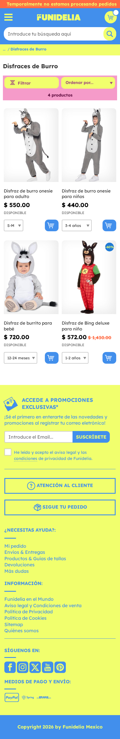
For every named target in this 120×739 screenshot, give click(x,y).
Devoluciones (19, 565)
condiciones (25, 458)
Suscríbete (91, 437)
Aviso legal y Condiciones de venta (43, 605)
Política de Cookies (25, 618)
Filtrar (24, 83)
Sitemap (13, 624)
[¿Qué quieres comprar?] (8, 17)
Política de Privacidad (28, 611)
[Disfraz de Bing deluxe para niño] (89, 277)
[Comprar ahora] (52, 225)
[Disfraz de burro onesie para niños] (89, 145)
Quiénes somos (21, 630)
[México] (10, 667)
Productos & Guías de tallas (35, 558)
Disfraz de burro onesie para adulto (28, 193)
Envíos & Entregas (24, 552)
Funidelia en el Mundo (29, 599)
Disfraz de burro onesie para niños (86, 193)
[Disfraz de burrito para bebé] (31, 277)
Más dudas (16, 571)
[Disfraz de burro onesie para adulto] (31, 145)
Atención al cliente (64, 485)
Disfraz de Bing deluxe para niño (86, 326)
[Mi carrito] (111, 17)
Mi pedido (15, 546)
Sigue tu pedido (64, 507)
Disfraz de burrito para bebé (28, 326)
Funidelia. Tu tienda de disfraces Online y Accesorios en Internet (59, 17)
